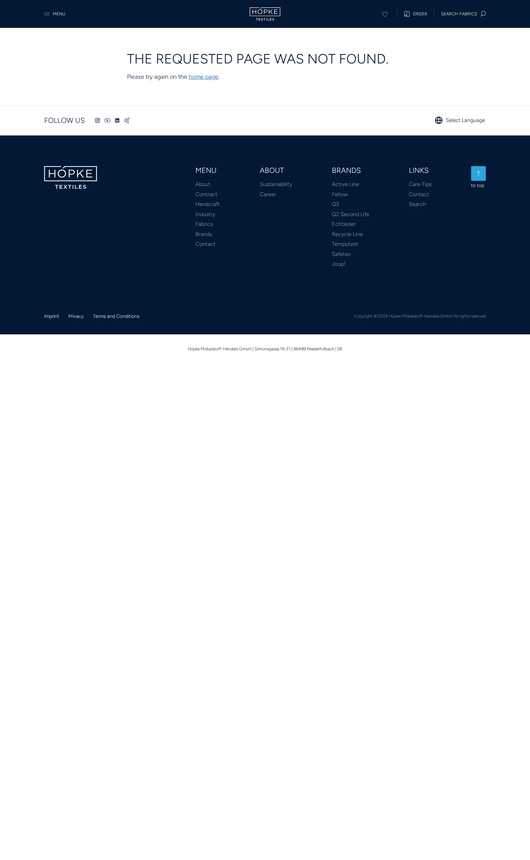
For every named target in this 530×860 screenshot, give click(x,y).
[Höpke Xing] (127, 120)
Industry (205, 214)
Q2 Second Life (350, 214)
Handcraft (207, 204)
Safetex (341, 254)
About (202, 184)
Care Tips (420, 184)
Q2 (335, 204)
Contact (205, 244)
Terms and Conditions (116, 316)
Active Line (345, 184)
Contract (206, 194)
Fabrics (204, 224)
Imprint (51, 316)
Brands (203, 234)
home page (203, 76)
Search (417, 204)
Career (268, 194)
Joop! (338, 264)
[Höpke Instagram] (97, 120)
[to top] (478, 173)
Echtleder (344, 224)
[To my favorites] (384, 13)
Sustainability (276, 184)
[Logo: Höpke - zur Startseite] (265, 14)
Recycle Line (347, 234)
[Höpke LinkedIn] (117, 120)
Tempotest (345, 244)
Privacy (76, 316)
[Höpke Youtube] (107, 120)
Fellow (340, 194)
